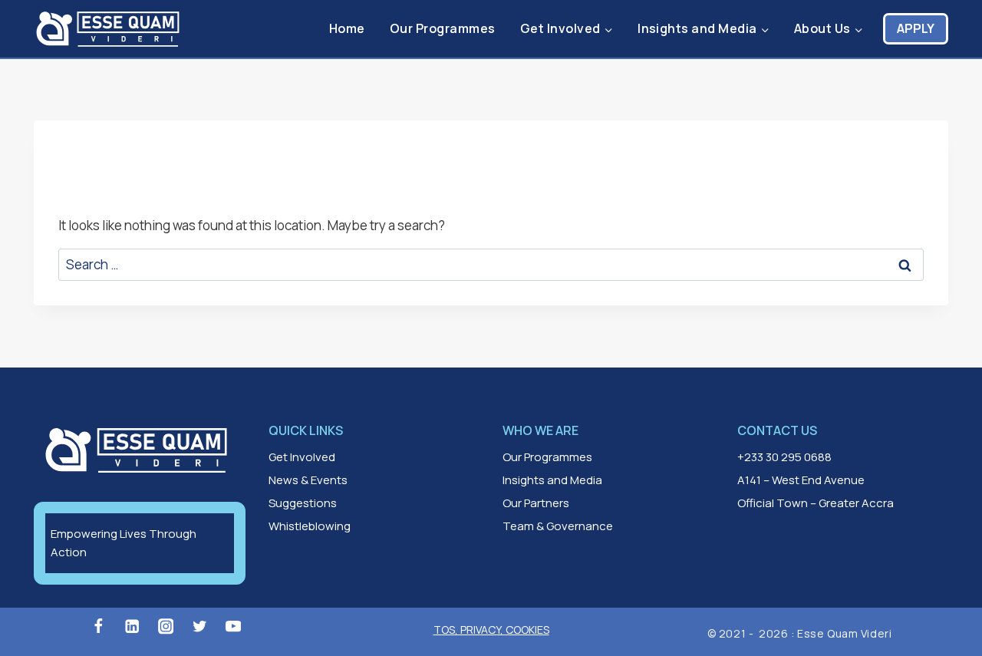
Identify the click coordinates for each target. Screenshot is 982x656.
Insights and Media (552, 480)
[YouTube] (233, 626)
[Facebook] (98, 626)
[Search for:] (491, 264)
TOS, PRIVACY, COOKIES (491, 629)
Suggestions (303, 503)
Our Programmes (443, 28)
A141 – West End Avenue (801, 480)
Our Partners (536, 503)
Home (347, 28)
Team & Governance (558, 526)
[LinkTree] (267, 626)
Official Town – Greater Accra (815, 503)
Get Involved (302, 457)
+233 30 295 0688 (784, 457)
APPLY (915, 28)
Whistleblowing (310, 526)
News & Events (308, 480)
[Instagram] (166, 626)
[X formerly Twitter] (200, 626)
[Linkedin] (132, 626)
